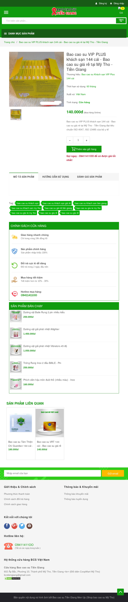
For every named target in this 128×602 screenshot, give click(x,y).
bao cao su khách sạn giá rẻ (56, 203)
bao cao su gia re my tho (88, 208)
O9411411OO (86, 156)
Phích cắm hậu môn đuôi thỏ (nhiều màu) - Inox (49, 379)
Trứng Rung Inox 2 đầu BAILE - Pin (42, 363)
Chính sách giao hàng (15, 504)
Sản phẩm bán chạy (27, 306)
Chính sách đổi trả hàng (16, 499)
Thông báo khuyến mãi (76, 494)
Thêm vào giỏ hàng (86, 149)
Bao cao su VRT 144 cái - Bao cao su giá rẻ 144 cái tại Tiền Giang (49, 445)
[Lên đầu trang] (120, 592)
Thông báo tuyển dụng (76, 499)
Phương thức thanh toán (17, 494)
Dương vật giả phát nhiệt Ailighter (41, 329)
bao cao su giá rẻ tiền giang (58, 208)
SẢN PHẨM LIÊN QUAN (25, 403)
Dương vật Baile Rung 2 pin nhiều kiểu (44, 312)
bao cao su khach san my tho (26, 208)
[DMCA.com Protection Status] (12, 578)
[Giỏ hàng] (122, 14)
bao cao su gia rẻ (48, 212)
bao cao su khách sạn (27, 203)
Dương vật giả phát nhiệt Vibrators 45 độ (45, 346)
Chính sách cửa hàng (28, 225)
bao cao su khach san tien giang (90, 203)
